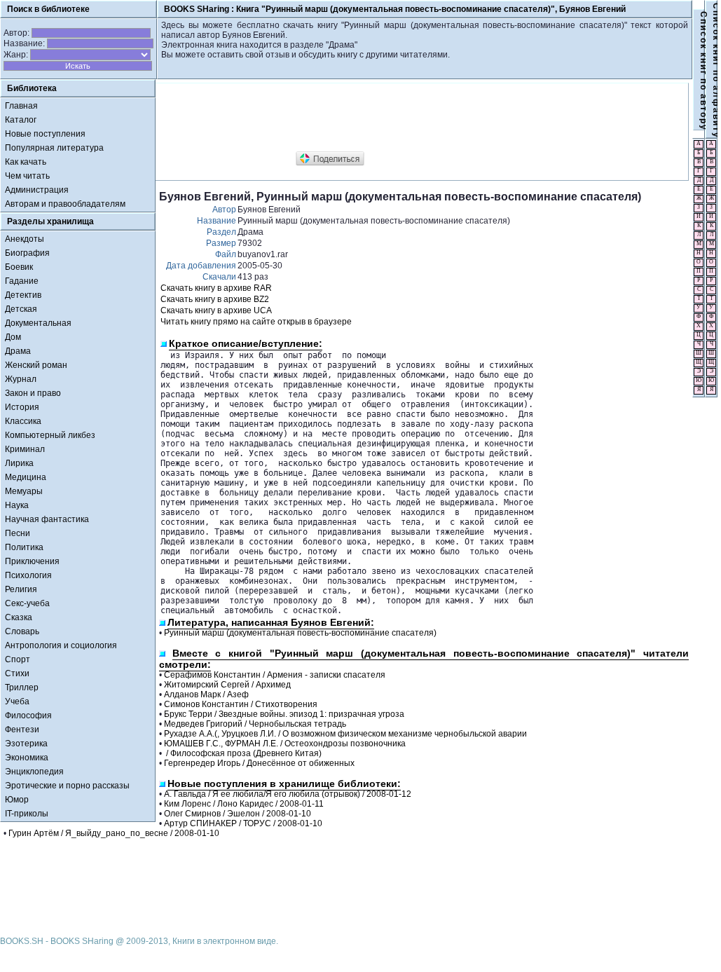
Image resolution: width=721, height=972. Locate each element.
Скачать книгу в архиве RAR (216, 288)
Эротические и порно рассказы (67, 785)
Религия (21, 589)
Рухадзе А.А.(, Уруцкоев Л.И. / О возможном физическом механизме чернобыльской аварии (345, 734)
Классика (23, 421)
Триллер (22, 687)
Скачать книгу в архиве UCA (216, 310)
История (22, 407)
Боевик (19, 267)
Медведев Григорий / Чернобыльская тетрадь (255, 724)
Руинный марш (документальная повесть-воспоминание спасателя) (300, 633)
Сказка (18, 617)
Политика (24, 547)
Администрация (37, 190)
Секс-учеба (27, 603)
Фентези (22, 729)
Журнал (20, 379)
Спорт (17, 659)
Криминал (25, 449)
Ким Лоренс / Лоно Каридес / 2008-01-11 (244, 804)
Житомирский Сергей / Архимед (227, 685)
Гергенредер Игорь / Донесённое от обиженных (259, 763)
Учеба (17, 701)
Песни (17, 533)
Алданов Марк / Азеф (206, 694)
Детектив (23, 295)
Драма (18, 351)
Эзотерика (26, 743)
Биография (27, 253)
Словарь (22, 631)
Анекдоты (24, 239)
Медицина (25, 477)
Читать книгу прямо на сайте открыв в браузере (256, 322)
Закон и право (33, 393)
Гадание (22, 281)
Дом (13, 337)
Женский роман (36, 365)
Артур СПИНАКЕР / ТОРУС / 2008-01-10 (243, 823)
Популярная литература (54, 148)
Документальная (38, 323)
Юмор (17, 800)
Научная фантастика (47, 519)
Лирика (19, 463)
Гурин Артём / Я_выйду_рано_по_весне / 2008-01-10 (113, 833)
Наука (17, 505)
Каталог (20, 120)
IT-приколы (26, 814)
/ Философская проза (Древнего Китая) (243, 753)
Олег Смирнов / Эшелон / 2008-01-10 (237, 814)
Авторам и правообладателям (65, 204)
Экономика (26, 757)
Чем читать (27, 176)
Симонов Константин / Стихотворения (240, 704)
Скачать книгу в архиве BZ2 (214, 299)
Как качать (25, 162)
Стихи (17, 673)
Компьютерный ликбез (50, 435)
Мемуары (24, 491)
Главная (21, 106)
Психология (28, 575)
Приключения (32, 561)
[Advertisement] (414, 117)
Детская (21, 309)
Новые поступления (45, 134)
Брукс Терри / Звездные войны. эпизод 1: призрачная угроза (284, 714)
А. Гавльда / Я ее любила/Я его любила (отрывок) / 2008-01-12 (287, 794)
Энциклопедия (34, 771)
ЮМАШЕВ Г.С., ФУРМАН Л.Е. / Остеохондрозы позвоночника (285, 743)
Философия (28, 715)
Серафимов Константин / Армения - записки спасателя (274, 675)
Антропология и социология (61, 645)
